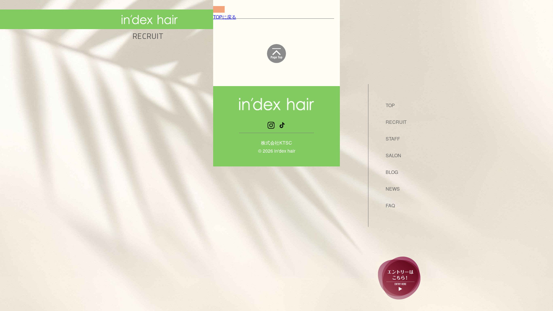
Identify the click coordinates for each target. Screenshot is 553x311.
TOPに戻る (224, 17)
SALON (393, 155)
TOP (390, 105)
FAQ (390, 205)
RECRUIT (396, 122)
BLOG (392, 172)
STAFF (393, 138)
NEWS (393, 188)
